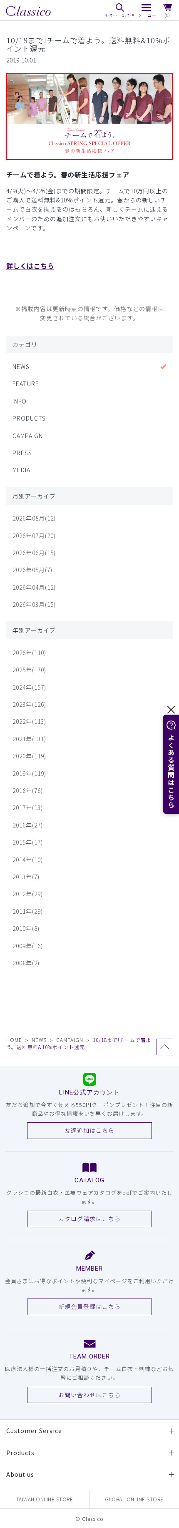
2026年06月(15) (34, 552)
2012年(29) (27, 894)
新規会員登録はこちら (89, 1306)
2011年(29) (27, 911)
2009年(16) (27, 946)
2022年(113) (29, 721)
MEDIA (21, 470)
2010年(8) (26, 928)
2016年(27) (27, 825)
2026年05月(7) (32, 570)
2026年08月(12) (34, 518)
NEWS (21, 366)
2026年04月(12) (34, 587)
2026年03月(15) (34, 604)
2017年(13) (27, 807)
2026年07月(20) (34, 535)
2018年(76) (27, 790)
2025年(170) (29, 670)
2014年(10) (27, 859)
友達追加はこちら (89, 1130)
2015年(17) (27, 842)
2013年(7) (26, 876)
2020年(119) (29, 756)
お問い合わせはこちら (89, 1395)
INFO (19, 401)
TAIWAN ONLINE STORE (44, 1499)
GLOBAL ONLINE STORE (134, 1499)
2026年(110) (29, 652)
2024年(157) (29, 687)
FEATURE (25, 383)
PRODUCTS (29, 418)
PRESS (22, 453)
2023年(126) (29, 704)
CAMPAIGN (27, 435)
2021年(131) (29, 739)
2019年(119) (29, 773)
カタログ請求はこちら (89, 1218)
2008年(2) (26, 963)
